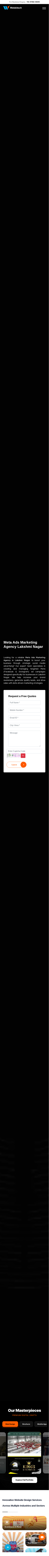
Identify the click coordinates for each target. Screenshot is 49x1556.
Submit (14, 765)
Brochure (26, 1424)
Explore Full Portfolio (24, 1480)
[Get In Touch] (42, 1537)
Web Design (10, 1424)
